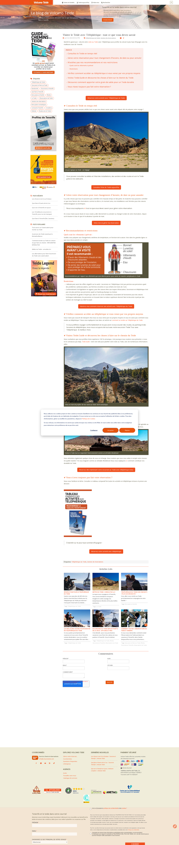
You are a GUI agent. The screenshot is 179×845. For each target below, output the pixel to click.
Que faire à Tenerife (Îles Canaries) (43, 218)
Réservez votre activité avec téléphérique (106, 551)
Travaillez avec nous (69, 775)
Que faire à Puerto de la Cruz (41, 203)
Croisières (49, 108)
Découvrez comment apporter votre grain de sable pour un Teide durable (101, 82)
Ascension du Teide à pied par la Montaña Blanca (42, 235)
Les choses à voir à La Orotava (41, 199)
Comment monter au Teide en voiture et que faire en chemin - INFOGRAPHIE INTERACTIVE (44, 243)
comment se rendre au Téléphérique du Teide (127, 320)
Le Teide (34, 98)
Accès (65, 773)
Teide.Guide (86, 342)
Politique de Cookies (88, 418)
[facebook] (123, 38)
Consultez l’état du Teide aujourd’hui (106, 187)
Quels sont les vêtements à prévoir (81, 65)
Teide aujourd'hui (83, 2)
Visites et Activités (68, 2)
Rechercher (106, 2)
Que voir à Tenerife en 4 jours (41, 208)
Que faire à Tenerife (37, 92)
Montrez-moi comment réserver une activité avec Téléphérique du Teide (106, 306)
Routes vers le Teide (45, 111)
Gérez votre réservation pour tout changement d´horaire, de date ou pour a (102, 58)
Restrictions (74, 69)
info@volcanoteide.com (46, 759)
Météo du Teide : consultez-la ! (41, 249)
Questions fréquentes (70, 761)
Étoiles (49, 95)
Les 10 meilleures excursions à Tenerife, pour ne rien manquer (42, 213)
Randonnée (35, 88)
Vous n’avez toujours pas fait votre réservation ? (89, 86)
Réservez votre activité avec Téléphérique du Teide (106, 98)
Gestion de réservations (108, 38)
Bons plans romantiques (39, 105)
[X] (120, 38)
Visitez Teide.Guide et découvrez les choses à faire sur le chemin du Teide (100, 77)
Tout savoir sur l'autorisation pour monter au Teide (42, 229)
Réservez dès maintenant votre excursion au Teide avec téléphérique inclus (106, 470)
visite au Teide (93, 42)
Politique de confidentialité (133, 829)
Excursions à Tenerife (47, 88)
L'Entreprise (67, 764)
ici (85, 208)
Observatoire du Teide (46, 98)
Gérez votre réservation (70, 756)
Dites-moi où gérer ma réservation (106, 223)
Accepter (111, 430)
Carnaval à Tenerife (37, 108)
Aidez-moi (96, 2)
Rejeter (127, 430)
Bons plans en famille (38, 95)
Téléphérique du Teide (93, 38)
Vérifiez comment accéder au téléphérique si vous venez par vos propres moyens (104, 73)
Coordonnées (67, 759)
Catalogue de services (70, 778)
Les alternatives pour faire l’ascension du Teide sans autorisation (44, 255)
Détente (34, 111)
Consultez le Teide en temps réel (82, 53)
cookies (124, 808)
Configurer (94, 430)
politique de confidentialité (110, 808)
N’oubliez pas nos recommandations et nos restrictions (92, 62)
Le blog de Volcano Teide (52, 13)
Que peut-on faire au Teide (39, 85)
